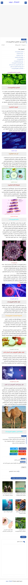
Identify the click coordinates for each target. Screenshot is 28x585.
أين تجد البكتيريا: (19, 55)
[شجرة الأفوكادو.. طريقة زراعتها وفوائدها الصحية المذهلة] (20, 523)
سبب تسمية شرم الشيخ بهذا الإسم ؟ (16, 437)
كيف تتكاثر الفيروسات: (18, 61)
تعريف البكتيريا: (20, 53)
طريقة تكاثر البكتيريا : (19, 57)
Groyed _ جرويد (14, 2)
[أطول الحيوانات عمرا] (7, 505)
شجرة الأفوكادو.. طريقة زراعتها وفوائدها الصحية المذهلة (20, 530)
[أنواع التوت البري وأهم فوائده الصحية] (20, 505)
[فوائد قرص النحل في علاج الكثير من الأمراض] (7, 523)
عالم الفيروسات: (20, 59)
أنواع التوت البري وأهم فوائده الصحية (21, 512)
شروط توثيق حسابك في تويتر (18, 443)
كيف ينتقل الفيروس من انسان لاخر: (16, 64)
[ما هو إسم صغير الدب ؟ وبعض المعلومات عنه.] (7, 486)
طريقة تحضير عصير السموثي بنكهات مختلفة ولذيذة (14, 439)
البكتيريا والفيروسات (19, 51)
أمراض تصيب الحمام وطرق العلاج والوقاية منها (21, 494)
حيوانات (23, 39)
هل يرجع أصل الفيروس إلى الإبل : (16, 66)
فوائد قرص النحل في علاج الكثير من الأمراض (8, 530)
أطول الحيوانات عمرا (8, 511)
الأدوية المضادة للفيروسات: (17, 63)
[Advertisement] (14, 22)
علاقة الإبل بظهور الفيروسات (17, 68)
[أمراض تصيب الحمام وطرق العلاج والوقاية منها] (20, 486)
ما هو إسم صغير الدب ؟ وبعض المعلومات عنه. (14, 441)
